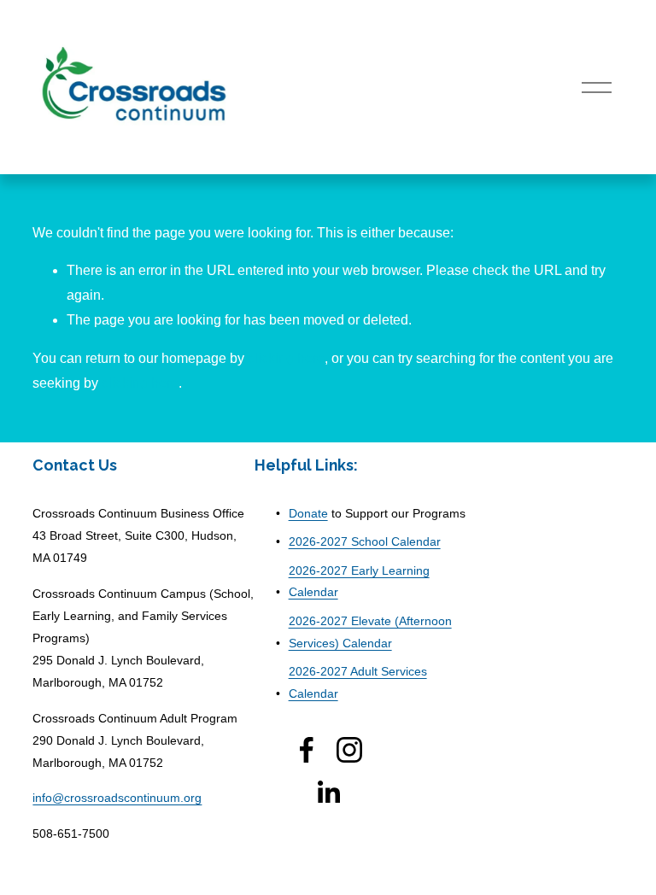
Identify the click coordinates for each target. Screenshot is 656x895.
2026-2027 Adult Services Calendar (358, 682)
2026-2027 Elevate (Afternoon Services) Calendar (370, 632)
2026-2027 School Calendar (365, 541)
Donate (308, 513)
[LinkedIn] (328, 792)
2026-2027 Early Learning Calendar (359, 582)
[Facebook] (306, 749)
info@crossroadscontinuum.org (117, 797)
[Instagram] (349, 749)
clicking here (286, 358)
